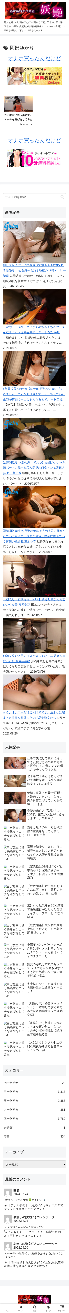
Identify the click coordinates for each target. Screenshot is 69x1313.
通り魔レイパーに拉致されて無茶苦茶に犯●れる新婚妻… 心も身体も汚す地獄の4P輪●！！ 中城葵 (34, 270)
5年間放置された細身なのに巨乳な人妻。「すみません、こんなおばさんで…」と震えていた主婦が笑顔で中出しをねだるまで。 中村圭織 (34, 394)
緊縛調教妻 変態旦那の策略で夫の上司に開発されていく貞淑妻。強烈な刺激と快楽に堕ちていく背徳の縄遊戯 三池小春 (34, 536)
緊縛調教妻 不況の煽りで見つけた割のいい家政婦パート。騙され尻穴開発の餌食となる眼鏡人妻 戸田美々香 (34, 468)
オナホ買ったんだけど (34, 58)
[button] (62, 197)
